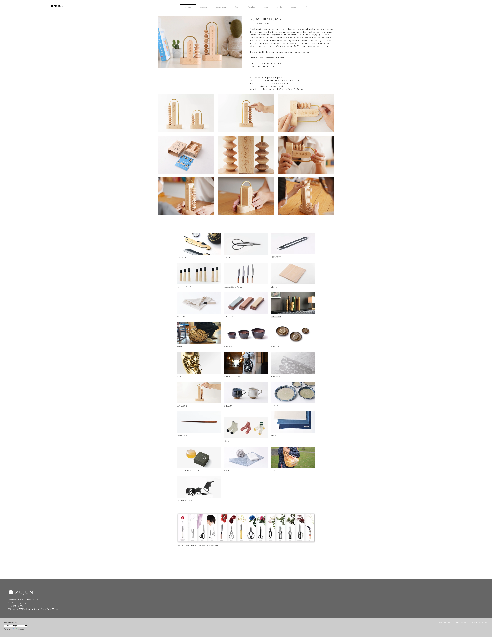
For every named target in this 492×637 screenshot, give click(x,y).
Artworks (203, 7)
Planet (266, 7)
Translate (21, 629)
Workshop (251, 7)
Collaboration (221, 7)
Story (237, 7)
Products (188, 7)
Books (279, 7)
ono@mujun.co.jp (266, 66)
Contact (293, 7)
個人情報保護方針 (11, 622)
